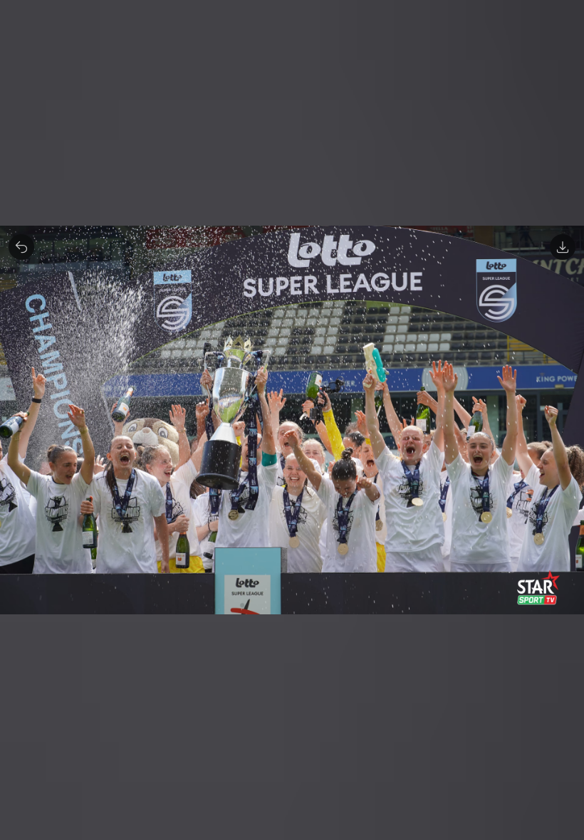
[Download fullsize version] (562, 247)
